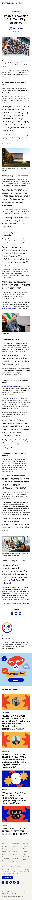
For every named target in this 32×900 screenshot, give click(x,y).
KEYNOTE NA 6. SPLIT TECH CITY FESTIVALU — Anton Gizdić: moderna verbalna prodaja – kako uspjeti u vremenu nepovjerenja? (15, 760)
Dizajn (3, 854)
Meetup (14, 851)
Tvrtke (14, 846)
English (21, 3)
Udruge (14, 861)
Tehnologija (5, 849)
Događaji (25, 846)
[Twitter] (20, 613)
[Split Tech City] (8, 3)
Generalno (16, 11)
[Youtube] (14, 882)
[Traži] (16, 3)
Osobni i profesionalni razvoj (5, 858)
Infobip (4, 67)
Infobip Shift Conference (10, 386)
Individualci (15, 849)
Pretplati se (16, 680)
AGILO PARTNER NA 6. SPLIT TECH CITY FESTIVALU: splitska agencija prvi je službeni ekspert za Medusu (14, 798)
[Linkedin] (16, 613)
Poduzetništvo (6, 851)
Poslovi (25, 849)
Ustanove (15, 858)
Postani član (26, 857)
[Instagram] (18, 882)
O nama (25, 854)
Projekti (25, 851)
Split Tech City (8, 638)
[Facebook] (12, 613)
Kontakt (25, 859)
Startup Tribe (12, 398)
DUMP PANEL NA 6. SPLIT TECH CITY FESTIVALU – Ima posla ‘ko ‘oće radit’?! (15, 831)
